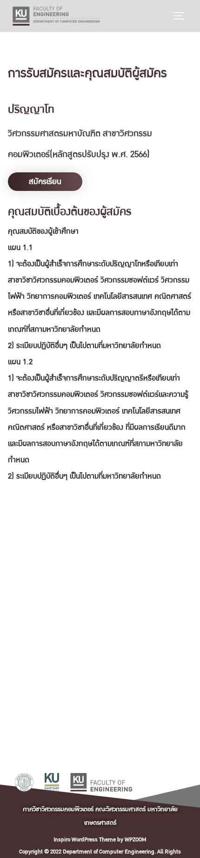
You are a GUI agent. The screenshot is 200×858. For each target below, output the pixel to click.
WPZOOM (136, 839)
